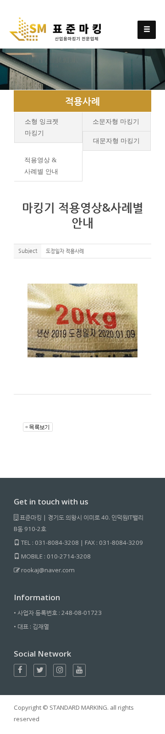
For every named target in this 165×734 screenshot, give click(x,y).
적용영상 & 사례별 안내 (41, 166)
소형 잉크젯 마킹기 (42, 127)
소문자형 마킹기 (116, 121)
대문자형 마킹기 (116, 140)
